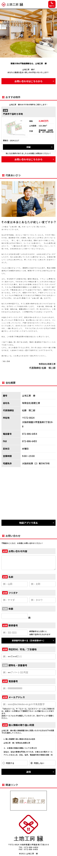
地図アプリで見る (28, 522)
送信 (28, 772)
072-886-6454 (31, 847)
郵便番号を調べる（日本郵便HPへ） (28, 640)
